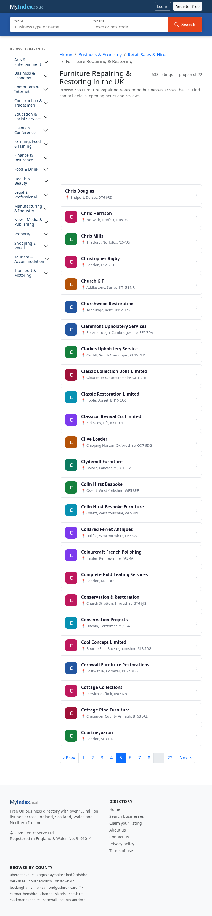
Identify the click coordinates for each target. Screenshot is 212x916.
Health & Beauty (22, 181)
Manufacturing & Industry (28, 208)
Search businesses (126, 816)
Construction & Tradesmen (28, 103)
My (26, 6)
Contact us (119, 836)
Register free (188, 6)
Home (66, 55)
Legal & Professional (25, 195)
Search (188, 24)
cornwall (50, 900)
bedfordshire (76, 875)
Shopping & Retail (25, 245)
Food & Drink (26, 169)
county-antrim (71, 900)
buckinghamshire (24, 887)
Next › (185, 758)
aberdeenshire (22, 875)
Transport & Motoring (25, 273)
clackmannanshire (25, 900)
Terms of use (121, 850)
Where (98, 21)
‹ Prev (69, 758)
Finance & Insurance (23, 157)
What (18, 21)
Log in (162, 6)
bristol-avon (65, 881)
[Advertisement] (131, 141)
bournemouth (40, 881)
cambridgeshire (54, 887)
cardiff (75, 887)
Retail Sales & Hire (147, 55)
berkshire (17, 881)
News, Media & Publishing (28, 222)
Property (22, 234)
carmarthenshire (23, 894)
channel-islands (53, 894)
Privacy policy (121, 843)
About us (117, 830)
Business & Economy (24, 75)
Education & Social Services (27, 116)
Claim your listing (125, 823)
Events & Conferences (26, 130)
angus (42, 875)
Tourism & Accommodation (29, 259)
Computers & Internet (26, 89)
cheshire (76, 894)
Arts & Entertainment (27, 62)
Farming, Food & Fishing (27, 144)
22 (170, 758)
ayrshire (56, 875)
